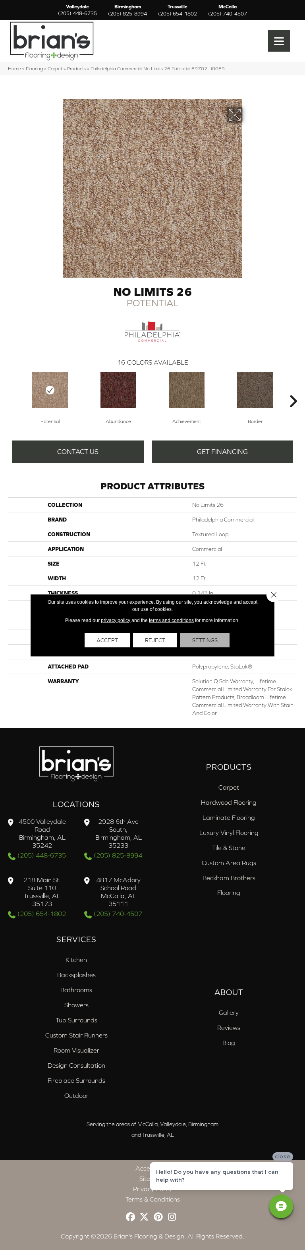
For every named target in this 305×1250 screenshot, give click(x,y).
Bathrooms (76, 989)
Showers (76, 1005)
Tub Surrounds (76, 1020)
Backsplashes (76, 974)
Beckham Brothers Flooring (229, 885)
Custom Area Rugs (229, 862)
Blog (228, 1042)
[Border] (255, 390)
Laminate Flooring (229, 817)
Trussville (177, 10)
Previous (12, 389)
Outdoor (76, 1095)
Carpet (55, 68)
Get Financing (222, 452)
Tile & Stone (228, 847)
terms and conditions (171, 620)
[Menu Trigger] (279, 41)
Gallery (229, 1012)
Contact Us (77, 452)
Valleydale (77, 10)
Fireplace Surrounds (76, 1080)
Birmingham (127, 10)
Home (14, 68)
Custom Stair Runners (76, 1035)
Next (293, 389)
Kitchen (76, 959)
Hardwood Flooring (229, 802)
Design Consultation (76, 1065)
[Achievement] (186, 390)
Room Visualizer (76, 1050)
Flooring (34, 68)
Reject (155, 640)
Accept (107, 640)
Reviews (228, 1027)
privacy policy (115, 620)
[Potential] (50, 390)
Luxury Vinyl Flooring (229, 832)
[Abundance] (118, 390)
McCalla (227, 10)
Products (76, 68)
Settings (205, 640)
